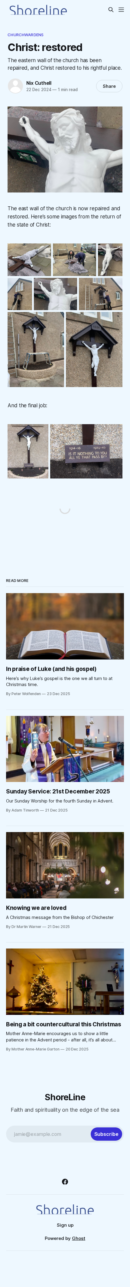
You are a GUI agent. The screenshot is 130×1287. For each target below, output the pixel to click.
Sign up (65, 1225)
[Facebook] (65, 1182)
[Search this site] (111, 9)
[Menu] (121, 9)
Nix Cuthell (38, 83)
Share (109, 86)
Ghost (78, 1238)
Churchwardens (26, 34)
